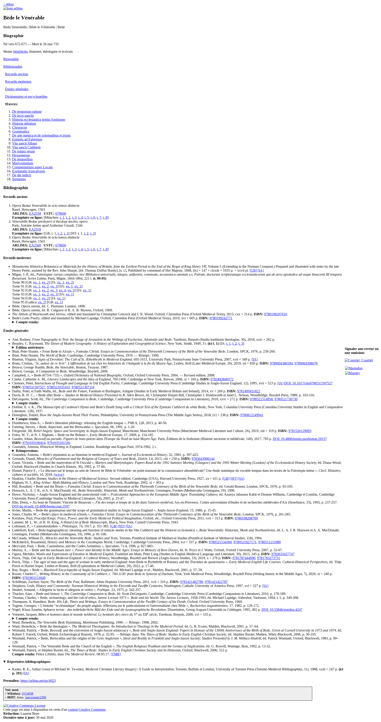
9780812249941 (251, 415)
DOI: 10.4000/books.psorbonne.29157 (300, 439)
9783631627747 (282, 554)
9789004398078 (306, 363)
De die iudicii (21, 175)
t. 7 (99, 217)
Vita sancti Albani (24, 143)
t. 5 (86, 217)
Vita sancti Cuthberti (26, 147)
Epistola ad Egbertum (27, 139)
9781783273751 (268, 558)
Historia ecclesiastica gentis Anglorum (38, 119)
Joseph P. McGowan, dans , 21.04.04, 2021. (63, 322)
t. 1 (62, 217)
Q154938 (27, 693)
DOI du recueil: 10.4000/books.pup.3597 (41, 506)
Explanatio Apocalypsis (28, 171)
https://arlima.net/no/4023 (38, 681)
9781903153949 (33, 578)
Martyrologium (22, 163)
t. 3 (74, 217)
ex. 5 (71, 290)
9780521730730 (286, 399)
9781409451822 (248, 391)
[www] (59, 474)
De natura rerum (23, 151)
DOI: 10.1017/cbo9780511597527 (308, 383)
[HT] (233, 478)
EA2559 (35, 229)
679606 (60, 213)
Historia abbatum (24, 123)
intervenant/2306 (35, 697)
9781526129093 (299, 431)
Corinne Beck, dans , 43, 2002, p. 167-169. (55, 618)
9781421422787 (216, 582)
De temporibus (22, 159)
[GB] (253, 270)
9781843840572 (222, 379)
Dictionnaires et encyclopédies (26, 96)
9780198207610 (275, 314)
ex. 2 (45, 282)
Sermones (19, 179)
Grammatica (20, 131)
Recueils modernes (18, 81)
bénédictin (20, 51)
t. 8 (105, 217)
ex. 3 (53, 286)
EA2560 (35, 245)
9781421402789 (191, 582)
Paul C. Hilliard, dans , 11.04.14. (55, 403)
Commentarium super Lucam (32, 167)
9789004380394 (281, 363)
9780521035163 (58, 387)
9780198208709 (246, 518)
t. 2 (68, 217)
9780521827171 (244, 542)
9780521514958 (261, 399)
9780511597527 (33, 387)
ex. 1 (36, 282)
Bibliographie (12, 66)
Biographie (11, 59)
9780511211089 (269, 542)
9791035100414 (33, 443)
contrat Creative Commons (86, 709)
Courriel (366, 360)
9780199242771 (220, 318)
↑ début (8, 4)
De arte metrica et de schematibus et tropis (41, 135)
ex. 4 (62, 290)
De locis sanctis (23, 115)
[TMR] (116, 654)
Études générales (16, 89)
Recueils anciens (16, 74)
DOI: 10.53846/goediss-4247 (281, 609)
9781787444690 (243, 558)
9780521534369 (220, 542)
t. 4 (80, 217)
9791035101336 (58, 443)
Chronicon (19, 127)
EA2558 (35, 213)
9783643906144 (203, 459)
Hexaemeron (21, 155)
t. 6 (93, 217)
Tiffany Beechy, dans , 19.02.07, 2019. (59, 419)
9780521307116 (83, 387)
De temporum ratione (27, 111)
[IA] (261, 270)
